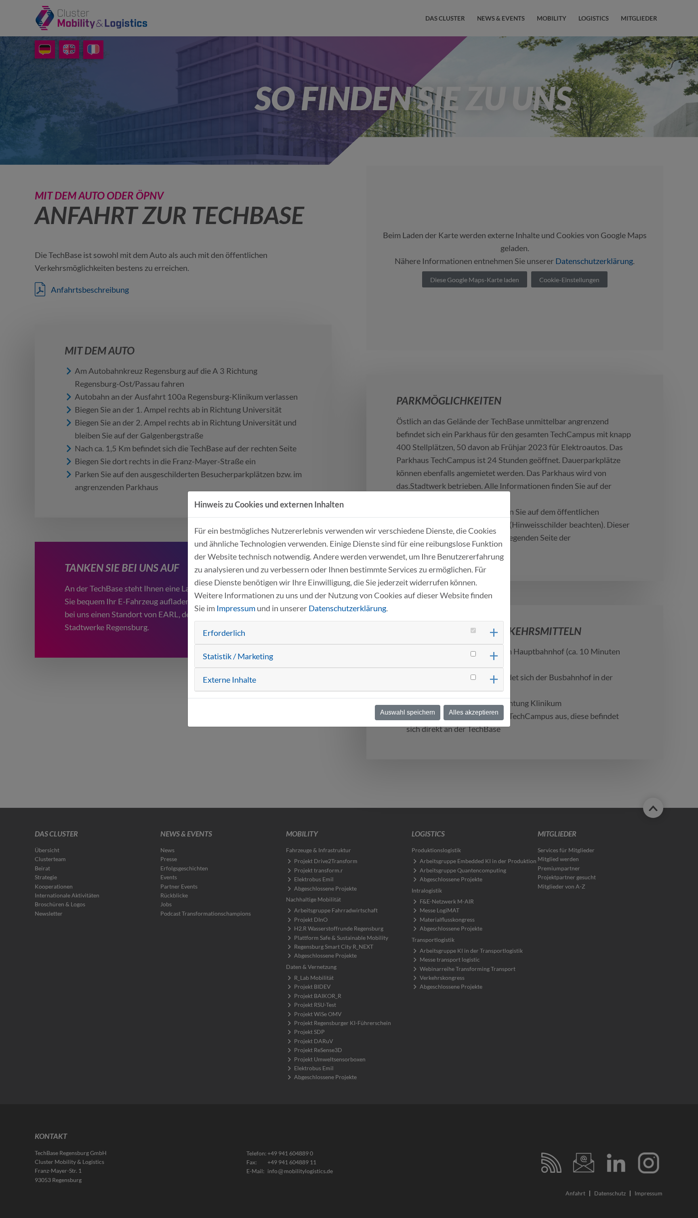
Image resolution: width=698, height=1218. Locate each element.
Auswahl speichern (407, 712)
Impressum (236, 608)
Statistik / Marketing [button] (238, 656)
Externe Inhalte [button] (229, 679)
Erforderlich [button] (224, 632)
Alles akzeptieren (473, 712)
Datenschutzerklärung (347, 608)
